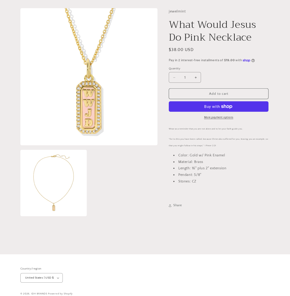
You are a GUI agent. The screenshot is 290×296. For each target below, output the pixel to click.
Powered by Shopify (60, 293)
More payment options (218, 117)
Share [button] (177, 205)
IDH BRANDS (39, 293)
